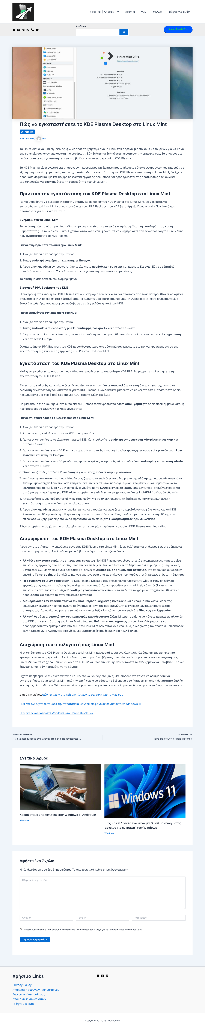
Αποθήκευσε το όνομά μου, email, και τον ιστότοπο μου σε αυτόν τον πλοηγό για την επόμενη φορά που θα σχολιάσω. (83, 929)
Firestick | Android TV (104, 11)
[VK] (32, 29)
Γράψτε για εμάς (179, 11)
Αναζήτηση (81, 26)
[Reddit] (102, 975)
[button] (178, 29)
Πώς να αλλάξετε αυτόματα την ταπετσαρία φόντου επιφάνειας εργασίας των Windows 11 (80, 704)
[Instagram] (18, 29)
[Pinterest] (27, 29)
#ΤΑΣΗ (157, 11)
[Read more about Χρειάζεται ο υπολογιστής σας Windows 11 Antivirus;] (60, 786)
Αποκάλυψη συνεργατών (29, 999)
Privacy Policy (22, 985)
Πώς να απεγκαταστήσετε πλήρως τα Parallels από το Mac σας (82, 694)
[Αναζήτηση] (123, 32)
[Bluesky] (37, 29)
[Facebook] (13, 29)
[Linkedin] (23, 29)
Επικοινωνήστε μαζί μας (28, 994)
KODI (144, 11)
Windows (27, 132)
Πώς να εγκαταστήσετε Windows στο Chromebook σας (57, 713)
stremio (130, 11)
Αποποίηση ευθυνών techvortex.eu (35, 989)
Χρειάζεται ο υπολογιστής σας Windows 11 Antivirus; (58, 815)
